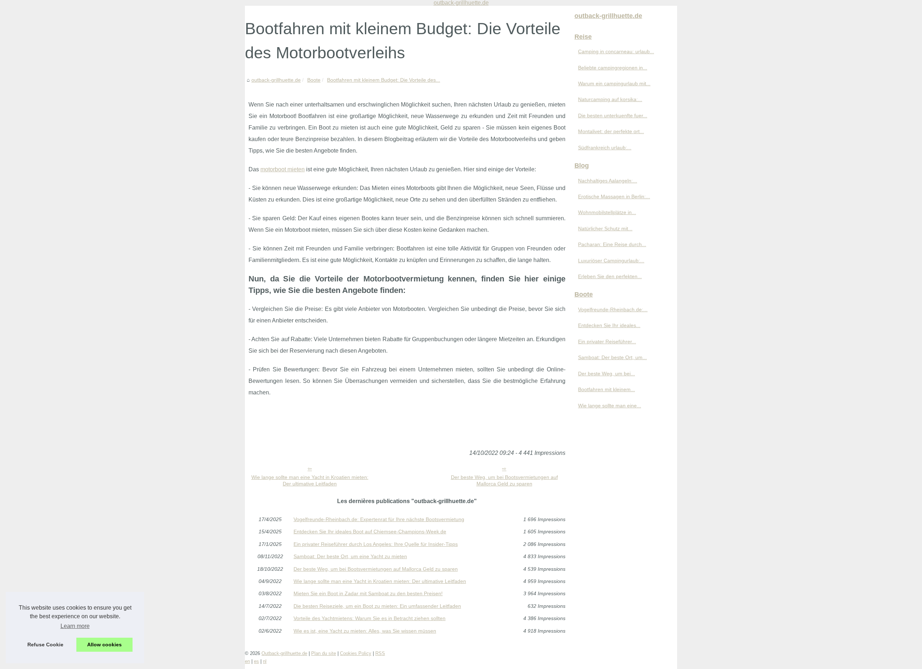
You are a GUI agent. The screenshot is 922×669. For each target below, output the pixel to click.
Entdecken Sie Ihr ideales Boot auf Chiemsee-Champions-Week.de (370, 531)
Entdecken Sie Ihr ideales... (609, 325)
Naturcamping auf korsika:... (610, 99)
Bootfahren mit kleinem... (606, 389)
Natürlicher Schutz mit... (605, 228)
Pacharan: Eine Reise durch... (612, 244)
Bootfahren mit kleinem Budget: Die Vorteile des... (383, 80)
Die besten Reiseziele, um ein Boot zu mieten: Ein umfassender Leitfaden (377, 606)
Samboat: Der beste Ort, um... (612, 357)
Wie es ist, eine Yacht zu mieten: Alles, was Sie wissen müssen (365, 630)
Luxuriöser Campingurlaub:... (611, 260)
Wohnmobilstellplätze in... (607, 212)
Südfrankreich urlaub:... (604, 147)
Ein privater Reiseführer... (607, 341)
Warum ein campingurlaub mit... (614, 83)
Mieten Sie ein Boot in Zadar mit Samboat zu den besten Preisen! (368, 593)
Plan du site (323, 653)
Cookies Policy (355, 653)
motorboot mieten (282, 169)
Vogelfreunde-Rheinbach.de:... (613, 309)
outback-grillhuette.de (276, 80)
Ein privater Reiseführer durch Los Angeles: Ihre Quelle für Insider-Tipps (376, 544)
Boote (314, 80)
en (247, 661)
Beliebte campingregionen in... (612, 68)
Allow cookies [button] (104, 644)
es (256, 661)
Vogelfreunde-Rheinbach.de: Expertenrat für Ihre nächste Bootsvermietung (379, 519)
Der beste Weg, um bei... (606, 373)
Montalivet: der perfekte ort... (611, 131)
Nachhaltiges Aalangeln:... (607, 181)
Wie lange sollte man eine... (609, 405)
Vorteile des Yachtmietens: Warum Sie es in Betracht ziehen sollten (370, 618)
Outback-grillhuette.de (284, 653)
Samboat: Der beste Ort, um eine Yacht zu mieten (350, 556)
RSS (380, 653)
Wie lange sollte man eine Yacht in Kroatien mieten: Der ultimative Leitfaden (309, 480)
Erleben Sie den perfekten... (610, 276)
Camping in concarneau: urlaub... (616, 51)
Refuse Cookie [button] (45, 644)
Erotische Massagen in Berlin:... (614, 196)
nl (265, 661)
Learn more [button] (75, 626)
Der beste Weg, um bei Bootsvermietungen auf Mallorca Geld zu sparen (504, 480)
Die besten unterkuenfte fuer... (612, 115)
